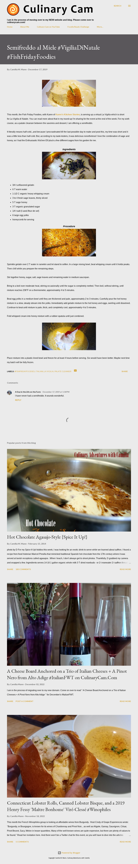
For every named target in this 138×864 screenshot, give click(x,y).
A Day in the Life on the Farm (28, 392)
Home (9, 27)
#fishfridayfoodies (25, 371)
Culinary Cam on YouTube (48, 27)
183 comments (23, 569)
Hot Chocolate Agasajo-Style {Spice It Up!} (47, 537)
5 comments (22, 842)
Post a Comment (24, 701)
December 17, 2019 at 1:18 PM (56, 392)
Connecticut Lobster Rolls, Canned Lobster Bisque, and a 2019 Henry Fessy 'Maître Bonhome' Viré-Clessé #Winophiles (66, 806)
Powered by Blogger (70, 852)
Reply (18, 400)
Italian (39, 371)
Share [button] (125, 371)
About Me (24, 27)
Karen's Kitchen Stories (68, 114)
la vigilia (49, 371)
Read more (125, 569)
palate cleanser (62, 371)
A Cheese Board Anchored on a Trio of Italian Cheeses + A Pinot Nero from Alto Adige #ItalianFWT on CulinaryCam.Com (67, 674)
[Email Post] (75, 371)
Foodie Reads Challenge (78, 27)
